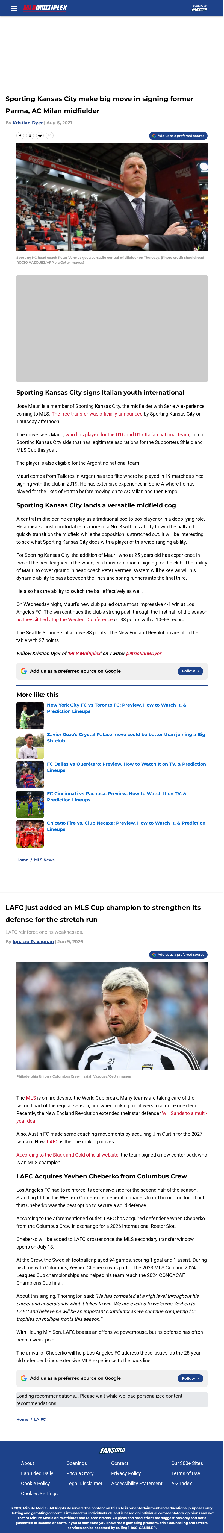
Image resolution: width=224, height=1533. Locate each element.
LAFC (53, 1141)
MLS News (44, 859)
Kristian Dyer (28, 122)
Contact (119, 1463)
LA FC (40, 1419)
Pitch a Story (80, 1473)
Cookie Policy (35, 1483)
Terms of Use (185, 1473)
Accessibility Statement (137, 1483)
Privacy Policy (126, 1473)
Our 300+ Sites (187, 1463)
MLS (31, 1098)
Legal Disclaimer (84, 1483)
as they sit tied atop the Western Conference (64, 619)
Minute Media (34, 1508)
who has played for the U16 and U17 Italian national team (127, 434)
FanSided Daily (37, 1473)
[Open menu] (14, 8)
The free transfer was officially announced (97, 414)
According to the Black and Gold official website (67, 1155)
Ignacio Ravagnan (33, 941)
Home (22, 859)
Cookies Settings (39, 1493)
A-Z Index (181, 1483)
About (27, 1463)
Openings (76, 1463)
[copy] (50, 135)
